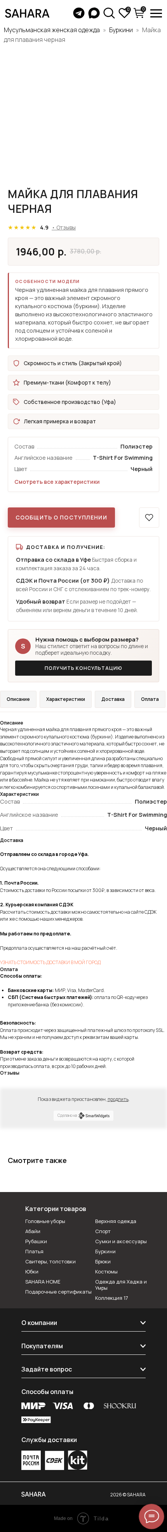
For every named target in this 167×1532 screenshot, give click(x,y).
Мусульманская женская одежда (52, 30)
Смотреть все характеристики (57, 481)
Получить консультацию (83, 668)
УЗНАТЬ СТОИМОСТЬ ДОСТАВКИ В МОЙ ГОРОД (50, 962)
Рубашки (36, 1241)
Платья (34, 1251)
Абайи (32, 1231)
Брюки (103, 1261)
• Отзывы (64, 227)
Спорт (103, 1231)
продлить (118, 1099)
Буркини (121, 30)
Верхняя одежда (115, 1221)
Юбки (31, 1271)
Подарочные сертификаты (58, 1291)
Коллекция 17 (111, 1297)
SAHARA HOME (42, 1281)
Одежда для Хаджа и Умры (121, 1284)
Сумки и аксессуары (121, 1241)
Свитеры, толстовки (50, 1261)
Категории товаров (55, 1208)
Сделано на (67, 1115)
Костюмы (106, 1271)
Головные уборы (45, 1221)
